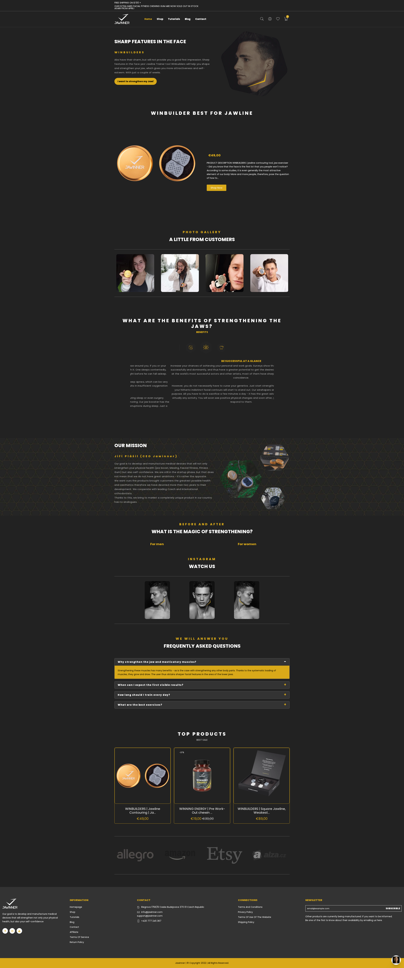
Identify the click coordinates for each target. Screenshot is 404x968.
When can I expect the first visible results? (150, 685)
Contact (200, 19)
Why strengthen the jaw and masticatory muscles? (157, 662)
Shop (160, 19)
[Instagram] (12, 931)
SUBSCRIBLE (393, 908)
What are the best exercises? (140, 704)
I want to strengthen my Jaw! (136, 81)
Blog (187, 19)
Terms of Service (79, 937)
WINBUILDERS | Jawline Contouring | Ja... (142, 811)
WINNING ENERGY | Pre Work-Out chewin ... (202, 811)
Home (148, 19)
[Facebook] (5, 931)
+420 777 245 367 (151, 920)
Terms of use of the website (254, 917)
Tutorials (174, 19)
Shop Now (216, 187)
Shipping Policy (246, 922)
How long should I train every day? (144, 695)
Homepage (76, 907)
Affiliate (74, 932)
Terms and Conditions (250, 907)
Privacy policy (245, 912)
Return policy (77, 942)
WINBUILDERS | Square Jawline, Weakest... (262, 811)
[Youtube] (19, 931)
